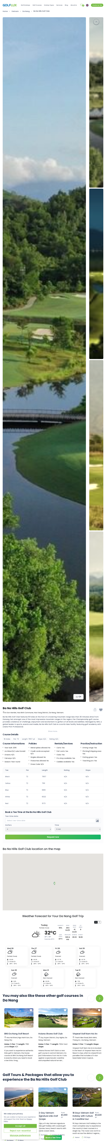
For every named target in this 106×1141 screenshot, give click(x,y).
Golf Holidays (25, 5)
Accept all (20, 1125)
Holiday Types (49, 5)
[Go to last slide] (7, 359)
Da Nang (26, 11)
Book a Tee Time (53, 1137)
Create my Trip (97, 5)
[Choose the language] (87, 5)
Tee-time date (11, 816)
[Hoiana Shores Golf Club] (53, 1018)
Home (5, 11)
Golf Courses (37, 5)
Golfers (8, 825)
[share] (95, 709)
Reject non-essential (20, 1130)
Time (57, 825)
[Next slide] (81, 359)
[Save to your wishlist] (31, 1010)
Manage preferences (20, 1135)
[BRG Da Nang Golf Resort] (18, 1018)
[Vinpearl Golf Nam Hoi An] (87, 1018)
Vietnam (15, 11)
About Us (74, 5)
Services (59, 5)
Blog (66, 5)
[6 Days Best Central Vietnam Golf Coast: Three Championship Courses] (18, 1097)
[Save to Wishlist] (100, 709)
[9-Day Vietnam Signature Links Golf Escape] (53, 1097)
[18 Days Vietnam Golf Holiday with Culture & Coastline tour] (87, 1097)
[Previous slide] (96, 22)
